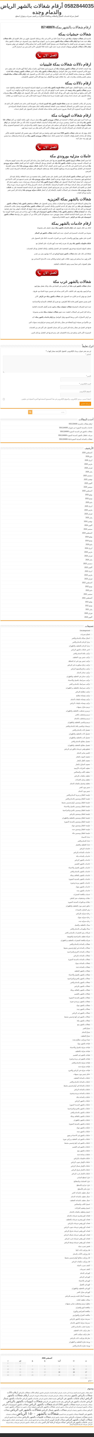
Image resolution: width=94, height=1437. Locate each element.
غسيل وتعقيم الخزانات (82, 1208)
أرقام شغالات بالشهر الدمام (84, 1392)
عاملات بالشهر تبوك (83, 1128)
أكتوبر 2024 (88, 525)
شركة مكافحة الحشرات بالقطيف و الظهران (75, 940)
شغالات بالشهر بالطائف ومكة (80, 990)
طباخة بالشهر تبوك (83, 1044)
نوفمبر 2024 (88, 521)
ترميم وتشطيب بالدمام (82, 718)
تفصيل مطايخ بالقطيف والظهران (79, 745)
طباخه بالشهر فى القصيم (81, 1055)
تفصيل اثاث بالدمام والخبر (81, 730)
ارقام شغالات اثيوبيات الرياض (38, 1396)
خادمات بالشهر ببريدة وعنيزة (80, 883)
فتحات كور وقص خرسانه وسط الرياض (77, 1242)
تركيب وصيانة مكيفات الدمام (80, 699)
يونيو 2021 (88, 606)
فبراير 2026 (88, 468)
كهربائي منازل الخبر (83, 1292)
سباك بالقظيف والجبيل (82, 925)
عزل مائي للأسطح (84, 1189)
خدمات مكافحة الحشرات (81, 894)
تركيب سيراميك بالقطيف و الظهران (78, 688)
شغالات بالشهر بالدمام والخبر (80, 982)
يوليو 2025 (88, 495)
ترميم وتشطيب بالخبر (82, 715)
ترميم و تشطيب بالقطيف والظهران (78, 711)
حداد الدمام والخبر (84, 841)
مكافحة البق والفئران (83, 1307)
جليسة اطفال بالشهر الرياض (47, 1398)
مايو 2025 (89, 502)
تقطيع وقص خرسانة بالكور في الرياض (77, 749)
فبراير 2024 (88, 556)
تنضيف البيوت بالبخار (83, 757)
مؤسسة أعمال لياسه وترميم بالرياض (77, 1296)
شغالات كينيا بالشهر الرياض (13, 1417)
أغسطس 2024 (87, 533)
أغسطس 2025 (87, 491)
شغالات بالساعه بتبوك (82, 963)
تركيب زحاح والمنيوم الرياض (80, 669)
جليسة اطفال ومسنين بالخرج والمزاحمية (76, 810)
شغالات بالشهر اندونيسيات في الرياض (80, 1407)
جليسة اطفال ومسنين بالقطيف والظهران (76, 818)
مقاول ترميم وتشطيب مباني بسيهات (77, 1304)
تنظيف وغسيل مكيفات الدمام (80, 783)
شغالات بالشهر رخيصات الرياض (77, 1410)
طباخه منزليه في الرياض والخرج (79, 1070)
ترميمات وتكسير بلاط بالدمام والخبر (78, 726)
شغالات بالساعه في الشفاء (84, 1405)
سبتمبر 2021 (88, 594)
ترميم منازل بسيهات (83, 707)
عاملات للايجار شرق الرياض (80, 1170)
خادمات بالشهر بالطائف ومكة (80, 875)
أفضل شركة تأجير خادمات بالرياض (67, 1392)
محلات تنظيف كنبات (83, 1300)
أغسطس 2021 (87, 598)
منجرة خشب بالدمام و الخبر (80, 1327)
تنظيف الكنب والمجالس (82, 772)
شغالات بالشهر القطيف (82, 971)
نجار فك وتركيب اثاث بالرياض (80, 1338)
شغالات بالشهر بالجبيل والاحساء (79, 975)
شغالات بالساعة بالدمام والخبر (80, 944)
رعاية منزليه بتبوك (84, 917)
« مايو (90, 1380)
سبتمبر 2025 (88, 487)
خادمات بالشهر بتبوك (83, 887)
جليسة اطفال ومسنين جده (81, 829)
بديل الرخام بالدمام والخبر (81, 642)
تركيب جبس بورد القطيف (81, 657)
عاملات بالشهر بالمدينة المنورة (79, 1124)
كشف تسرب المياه (83, 1265)
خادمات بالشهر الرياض (82, 860)
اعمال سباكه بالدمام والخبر (81, 638)
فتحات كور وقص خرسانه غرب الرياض (77, 1239)
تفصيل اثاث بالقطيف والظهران (79, 734)
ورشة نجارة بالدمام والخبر (81, 1346)
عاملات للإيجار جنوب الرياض (80, 1162)
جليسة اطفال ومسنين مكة (81, 833)
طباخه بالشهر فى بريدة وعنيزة (79, 1059)
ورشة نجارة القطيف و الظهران (79, 1342)
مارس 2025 (88, 510)
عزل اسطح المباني (83, 1177)
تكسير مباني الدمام (83, 753)
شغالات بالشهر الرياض (40, 1404)
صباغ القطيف (85, 1036)
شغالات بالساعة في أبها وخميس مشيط (77, 948)
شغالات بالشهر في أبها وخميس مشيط (77, 1017)
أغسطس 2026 (87, 453)
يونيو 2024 (88, 541)
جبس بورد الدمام (84, 791)
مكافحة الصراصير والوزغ (82, 1311)
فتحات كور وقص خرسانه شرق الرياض (77, 1231)
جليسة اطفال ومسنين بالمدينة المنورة (77, 822)
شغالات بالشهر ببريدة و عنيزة (80, 1001)
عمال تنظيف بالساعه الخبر (81, 1193)
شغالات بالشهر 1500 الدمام (64, 1404)
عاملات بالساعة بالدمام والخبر (80, 1082)
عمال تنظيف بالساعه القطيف (80, 1200)
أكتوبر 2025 (88, 483)
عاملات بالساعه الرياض (82, 1089)
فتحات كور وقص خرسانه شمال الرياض (77, 1235)
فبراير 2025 (88, 514)
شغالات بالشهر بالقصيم (82, 994)
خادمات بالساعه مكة (83, 856)
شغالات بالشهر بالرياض (82, 986)
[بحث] (30, 412)
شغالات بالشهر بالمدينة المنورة (79, 998)
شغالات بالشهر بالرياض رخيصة (43, 1407)
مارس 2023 (88, 575)
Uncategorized (85, 630)
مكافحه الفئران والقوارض (81, 1315)
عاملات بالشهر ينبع (83, 1151)
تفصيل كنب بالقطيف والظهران (79, 738)
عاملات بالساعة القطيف (82, 1078)
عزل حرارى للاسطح (83, 1185)
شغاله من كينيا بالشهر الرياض (36, 1420)
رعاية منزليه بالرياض (83, 913)
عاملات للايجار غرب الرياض (81, 1174)
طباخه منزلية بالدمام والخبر (81, 1063)
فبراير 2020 (88, 613)
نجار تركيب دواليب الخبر (82, 1334)
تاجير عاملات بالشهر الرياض (80, 650)
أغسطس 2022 (87, 583)
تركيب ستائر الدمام (83, 673)
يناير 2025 (89, 518)
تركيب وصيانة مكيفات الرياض (80, 703)
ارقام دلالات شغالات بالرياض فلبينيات (59, 1396)
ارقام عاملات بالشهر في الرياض (71, 1398)
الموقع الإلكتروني (85, 391)
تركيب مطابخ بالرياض (82, 692)
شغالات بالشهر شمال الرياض (54, 1410)
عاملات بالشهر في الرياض (76, 1422)
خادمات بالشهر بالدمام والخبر (80, 871)
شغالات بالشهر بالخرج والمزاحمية (78, 979)
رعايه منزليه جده (84, 921)
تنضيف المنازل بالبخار (83, 764)
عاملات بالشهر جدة (83, 1131)
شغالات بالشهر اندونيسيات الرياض (15, 1404)
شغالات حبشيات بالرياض (78, 1417)
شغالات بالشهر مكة (83, 1021)
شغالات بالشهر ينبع (83, 1024)
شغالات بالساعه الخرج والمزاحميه (78, 952)
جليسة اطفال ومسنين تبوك (81, 826)
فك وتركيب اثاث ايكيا (83, 1250)
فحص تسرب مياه (84, 1246)
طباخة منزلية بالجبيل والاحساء (80, 1047)
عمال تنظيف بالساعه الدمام (80, 1197)
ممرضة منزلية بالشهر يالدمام (80, 1323)
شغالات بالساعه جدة (83, 967)
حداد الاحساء (85, 837)
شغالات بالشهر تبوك (83, 1005)
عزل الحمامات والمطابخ (82, 1181)
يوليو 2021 (88, 602)
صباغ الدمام (86, 1032)
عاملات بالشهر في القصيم (81, 1147)
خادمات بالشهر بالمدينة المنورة (79, 879)
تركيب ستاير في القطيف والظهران (78, 676)
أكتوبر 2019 (88, 617)
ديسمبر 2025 (87, 475)
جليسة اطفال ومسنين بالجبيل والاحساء (77, 806)
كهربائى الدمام (85, 1273)
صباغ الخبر (86, 1028)
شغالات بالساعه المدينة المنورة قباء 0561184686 (75, 439)
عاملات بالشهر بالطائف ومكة (80, 1116)
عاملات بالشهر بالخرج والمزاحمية (79, 1109)
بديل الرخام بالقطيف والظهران (79, 646)
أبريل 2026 (88, 460)
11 (74, 1369)
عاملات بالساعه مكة (83, 1097)
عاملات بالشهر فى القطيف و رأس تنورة (76, 1139)
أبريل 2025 (88, 506)
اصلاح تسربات (85, 634)
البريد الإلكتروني (85, 384)
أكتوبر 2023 (88, 567)
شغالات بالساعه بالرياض (82, 956)
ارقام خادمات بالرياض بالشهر (48, 1393)
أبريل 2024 (88, 548)
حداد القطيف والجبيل (83, 845)
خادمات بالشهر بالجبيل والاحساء (79, 868)
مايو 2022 (89, 590)
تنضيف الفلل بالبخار (83, 760)
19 (59, 1372)
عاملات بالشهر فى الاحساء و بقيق (78, 1135)
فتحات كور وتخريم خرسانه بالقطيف (78, 1219)
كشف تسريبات (85, 1269)
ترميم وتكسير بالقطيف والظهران (79, 722)
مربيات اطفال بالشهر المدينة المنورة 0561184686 (75, 435)
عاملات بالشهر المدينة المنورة (80, 1105)
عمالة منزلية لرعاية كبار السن (53, 1422)
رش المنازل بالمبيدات (82, 910)
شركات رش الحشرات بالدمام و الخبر (77, 933)
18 (74, 1372)
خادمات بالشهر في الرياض (75, 1401)
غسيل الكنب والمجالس (82, 1204)
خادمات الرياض (85, 848)
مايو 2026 (89, 456)
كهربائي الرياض (85, 1277)
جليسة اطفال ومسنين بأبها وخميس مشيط (76, 803)
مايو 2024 (89, 544)
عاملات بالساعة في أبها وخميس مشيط (77, 1086)
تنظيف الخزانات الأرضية (82, 768)
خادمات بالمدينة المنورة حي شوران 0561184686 (75, 428)
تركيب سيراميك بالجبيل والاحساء (79, 680)
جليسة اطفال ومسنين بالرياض (80, 814)
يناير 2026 (89, 472)
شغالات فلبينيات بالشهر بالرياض (36, 1417)
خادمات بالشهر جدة (83, 891)
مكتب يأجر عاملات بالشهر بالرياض (30, 1422)
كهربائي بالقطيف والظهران (81, 1288)
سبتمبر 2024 (88, 529)
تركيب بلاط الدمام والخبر (81, 653)
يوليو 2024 (88, 537)
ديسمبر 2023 (87, 563)
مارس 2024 (88, 552)
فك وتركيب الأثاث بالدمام (81, 1254)
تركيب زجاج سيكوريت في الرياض (78, 665)
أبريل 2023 (88, 571)
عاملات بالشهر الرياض (82, 1101)
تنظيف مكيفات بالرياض (82, 776)
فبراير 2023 (88, 579)
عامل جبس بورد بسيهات (81, 1074)
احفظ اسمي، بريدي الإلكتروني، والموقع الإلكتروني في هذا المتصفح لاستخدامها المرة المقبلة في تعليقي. (56, 399)
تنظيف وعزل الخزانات (82, 780)
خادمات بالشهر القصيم (82, 864)
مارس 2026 (88, 464)
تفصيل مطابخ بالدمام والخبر (80, 741)
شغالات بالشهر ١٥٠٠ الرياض (38, 1413)
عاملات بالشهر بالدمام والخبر (80, 1112)
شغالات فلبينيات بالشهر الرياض (59, 1417)
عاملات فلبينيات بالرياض (82, 1158)
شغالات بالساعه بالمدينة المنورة (79, 959)
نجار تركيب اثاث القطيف (81, 1330)
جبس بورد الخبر (84, 787)
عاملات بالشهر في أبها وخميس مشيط (77, 1143)
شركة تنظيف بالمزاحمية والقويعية (78, 936)
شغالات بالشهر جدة (83, 1009)
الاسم (88, 376)
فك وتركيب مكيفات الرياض (81, 1262)
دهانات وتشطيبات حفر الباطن (80, 898)
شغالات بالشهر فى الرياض (81, 1013)
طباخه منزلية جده (84, 1066)
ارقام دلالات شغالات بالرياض (28, 1393)
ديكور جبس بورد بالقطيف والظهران (78, 906)
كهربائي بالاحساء (84, 1281)
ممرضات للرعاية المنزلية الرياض (78, 1424)
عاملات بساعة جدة (83, 1154)
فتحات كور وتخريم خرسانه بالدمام (78, 1216)
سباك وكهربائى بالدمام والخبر (80, 929)
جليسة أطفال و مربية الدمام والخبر (78, 795)
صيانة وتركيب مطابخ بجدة (81, 1040)
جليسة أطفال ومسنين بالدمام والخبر (78, 799)
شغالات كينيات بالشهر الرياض (79, 1419)
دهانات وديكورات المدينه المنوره (79, 902)
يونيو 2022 (88, 586)
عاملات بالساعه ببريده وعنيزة (80, 1093)
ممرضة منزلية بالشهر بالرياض (80, 1319)
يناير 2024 (89, 560)
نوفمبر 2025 (88, 479)
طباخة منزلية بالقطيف (82, 1051)
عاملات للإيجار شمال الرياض (80, 1166)
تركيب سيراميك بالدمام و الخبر (79, 684)
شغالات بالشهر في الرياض (25, 1409)
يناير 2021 (89, 609)
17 (86, 1372)
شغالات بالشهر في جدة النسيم (68, 1414)
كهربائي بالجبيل (85, 1284)
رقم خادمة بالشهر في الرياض (53, 1402)
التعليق (88, 354)
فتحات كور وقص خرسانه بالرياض (79, 1223)
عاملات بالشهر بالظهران (82, 1120)
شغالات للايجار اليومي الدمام (55, 1420)
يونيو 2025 (88, 498)
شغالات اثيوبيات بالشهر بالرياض (24, 1401)
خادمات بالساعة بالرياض (81, 852)
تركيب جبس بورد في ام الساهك (79, 661)
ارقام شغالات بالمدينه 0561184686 (80, 424)
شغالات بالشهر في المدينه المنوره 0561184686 (76, 431)
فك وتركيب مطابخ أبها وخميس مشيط (77, 1258)
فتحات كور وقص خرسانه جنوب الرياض (77, 1227)
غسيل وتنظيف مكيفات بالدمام (80, 1212)
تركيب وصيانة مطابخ (83, 695)
